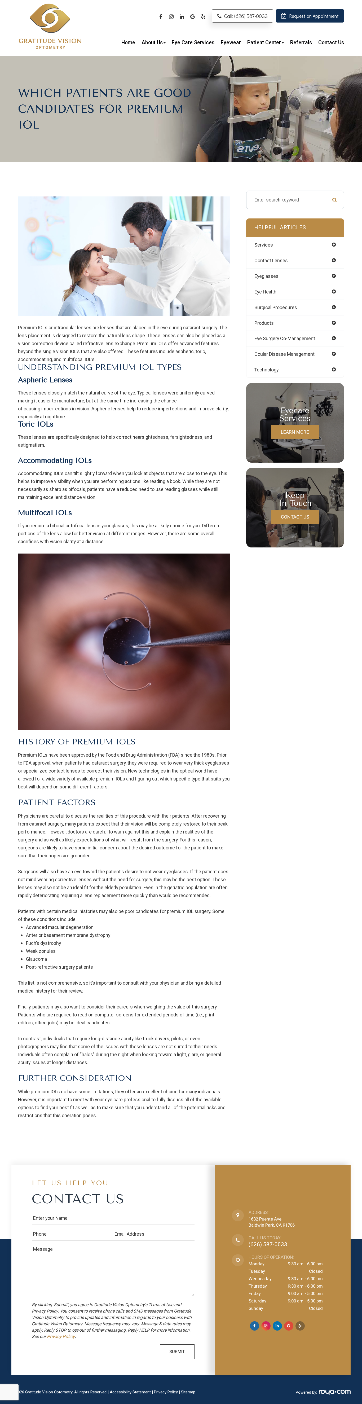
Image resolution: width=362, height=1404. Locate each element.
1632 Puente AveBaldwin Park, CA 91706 (272, 1222)
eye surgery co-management (284, 338)
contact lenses (271, 260)
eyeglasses (266, 276)
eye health (265, 292)
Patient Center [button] (264, 43)
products (264, 323)
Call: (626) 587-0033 (246, 16)
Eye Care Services (193, 43)
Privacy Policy (61, 1336)
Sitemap (188, 1392)
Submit (177, 1351)
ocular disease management (284, 354)
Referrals (301, 43)
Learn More (295, 432)
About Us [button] (152, 43)
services (263, 245)
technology (266, 369)
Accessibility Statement (130, 1392)
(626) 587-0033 (268, 1244)
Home (128, 43)
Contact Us (331, 43)
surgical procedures (275, 307)
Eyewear (231, 43)
